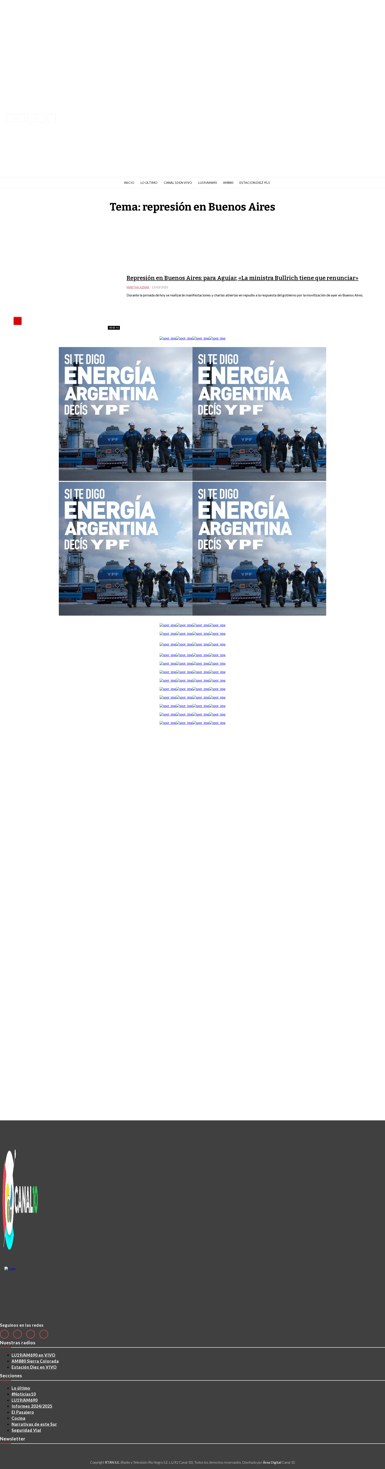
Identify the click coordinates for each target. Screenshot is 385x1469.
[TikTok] (31, 118)
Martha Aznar (138, 287)
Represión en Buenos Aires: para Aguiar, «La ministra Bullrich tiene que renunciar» (242, 278)
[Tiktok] (30, 1334)
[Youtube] (52, 118)
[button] (103, 114)
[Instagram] (21, 118)
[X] (41, 118)
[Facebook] (11, 118)
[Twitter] (43, 1334)
